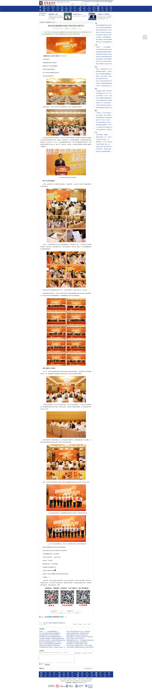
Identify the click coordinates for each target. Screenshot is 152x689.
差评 (91, 653)
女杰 (89, 7)
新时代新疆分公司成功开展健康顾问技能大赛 (50, 636)
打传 (58, 10)
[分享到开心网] (56, 617)
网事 (111, 7)
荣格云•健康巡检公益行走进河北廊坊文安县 (77, 635)
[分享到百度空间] (59, 617)
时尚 (102, 8)
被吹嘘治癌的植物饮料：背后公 (104, 124)
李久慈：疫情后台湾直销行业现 (104, 81)
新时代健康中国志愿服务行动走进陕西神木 (77, 642)
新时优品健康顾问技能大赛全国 (104, 25)
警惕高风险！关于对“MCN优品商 (104, 141)
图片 (102, 7)
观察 (71, 7)
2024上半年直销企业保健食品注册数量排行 (49, 633)
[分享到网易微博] (52, 617)
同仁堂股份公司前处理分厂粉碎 (104, 34)
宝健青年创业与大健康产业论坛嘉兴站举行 (49, 645)
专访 (94, 8)
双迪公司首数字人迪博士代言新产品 (75, 638)
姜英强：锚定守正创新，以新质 (104, 76)
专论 (66, 7)
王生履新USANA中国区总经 (103, 14)
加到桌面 (97, 1)
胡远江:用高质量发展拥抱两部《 (104, 73)
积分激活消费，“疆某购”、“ (103, 134)
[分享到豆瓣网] (57, 617)
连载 (107, 10)
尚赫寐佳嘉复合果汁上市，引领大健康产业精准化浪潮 (80, 640)
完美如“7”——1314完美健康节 (103, 47)
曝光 (71, 10)
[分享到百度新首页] (61, 617)
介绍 (102, 10)
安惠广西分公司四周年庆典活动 (104, 61)
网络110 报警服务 (71, 686)
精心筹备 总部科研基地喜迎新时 (104, 56)
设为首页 (93, 1)
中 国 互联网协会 (62, 686)
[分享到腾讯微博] (49, 617)
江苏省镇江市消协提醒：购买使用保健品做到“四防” (52, 638)
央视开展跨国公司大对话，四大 (104, 93)
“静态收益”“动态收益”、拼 (102, 139)
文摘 (72, 676)
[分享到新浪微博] (45, 617)
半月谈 (89, 8)
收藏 (101, 1)
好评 (86, 653)
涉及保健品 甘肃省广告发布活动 (104, 91)
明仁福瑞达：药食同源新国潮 (103, 37)
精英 (94, 7)
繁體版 (106, 1)
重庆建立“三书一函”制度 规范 (103, 102)
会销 (84, 10)
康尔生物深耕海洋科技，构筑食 (104, 30)
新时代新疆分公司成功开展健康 (104, 59)
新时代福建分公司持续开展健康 (104, 39)
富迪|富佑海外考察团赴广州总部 (104, 54)
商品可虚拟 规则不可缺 (101, 78)
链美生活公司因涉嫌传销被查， (104, 151)
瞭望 (84, 8)
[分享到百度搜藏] (54, 617)
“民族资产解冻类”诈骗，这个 (103, 144)
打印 (90, 624)
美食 (111, 8)
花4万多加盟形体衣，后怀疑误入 (104, 129)
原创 (75, 10)
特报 (66, 10)
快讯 (58, 8)
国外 (53, 8)
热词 (53, 10)
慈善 (66, 8)
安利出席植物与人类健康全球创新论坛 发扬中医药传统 (80, 647)
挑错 (80, 624)
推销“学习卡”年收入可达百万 (103, 120)
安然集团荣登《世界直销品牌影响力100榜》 (77, 643)
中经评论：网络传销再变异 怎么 (104, 85)
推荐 (85, 624)
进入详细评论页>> (88, 668)
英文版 (53, 7)
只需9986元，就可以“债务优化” (103, 112)
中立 (81, 653)
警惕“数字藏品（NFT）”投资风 (103, 137)
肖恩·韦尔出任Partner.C (78, 14)
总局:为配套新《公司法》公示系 (104, 95)
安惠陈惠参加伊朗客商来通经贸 (104, 51)
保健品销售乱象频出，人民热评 (104, 71)
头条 (48, 7)
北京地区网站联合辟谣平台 (51, 686)
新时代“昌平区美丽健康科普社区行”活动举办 (50, 642)
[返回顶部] (145, 37)
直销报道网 (48, 22)
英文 (50, 672)
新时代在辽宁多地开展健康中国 (104, 42)
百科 (107, 7)
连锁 (89, 10)
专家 (84, 7)
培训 (71, 8)
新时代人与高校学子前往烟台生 (104, 32)
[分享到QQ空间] (47, 617)
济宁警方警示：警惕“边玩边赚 (103, 149)
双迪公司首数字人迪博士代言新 (104, 63)
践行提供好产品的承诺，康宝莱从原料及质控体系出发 (52, 640)
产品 (75, 8)
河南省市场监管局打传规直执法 (104, 105)
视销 (94, 10)
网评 (75, 7)
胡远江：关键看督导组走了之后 (104, 69)
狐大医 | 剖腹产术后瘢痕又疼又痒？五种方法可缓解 (79, 645)
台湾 (48, 8)
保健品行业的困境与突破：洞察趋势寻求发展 (78, 633)
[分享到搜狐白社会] (63, 617)
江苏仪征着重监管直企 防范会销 (104, 100)
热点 (48, 10)
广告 (111, 10)
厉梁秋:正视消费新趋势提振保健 (104, 83)
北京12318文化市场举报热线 (90, 686)
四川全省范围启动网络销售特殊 (104, 98)
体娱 (107, 8)
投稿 (103, 1)
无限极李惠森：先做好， (53, 14)
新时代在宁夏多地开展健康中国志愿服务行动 (54, 623)
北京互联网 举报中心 (81, 686)
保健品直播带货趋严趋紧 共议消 (104, 107)
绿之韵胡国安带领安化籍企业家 (104, 49)
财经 (58, 7)
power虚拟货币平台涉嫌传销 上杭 (104, 127)
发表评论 (47, 664)
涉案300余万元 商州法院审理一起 (104, 146)
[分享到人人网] (50, 617)
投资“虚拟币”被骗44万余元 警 (103, 122)
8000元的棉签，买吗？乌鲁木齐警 (103, 116)
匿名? (42, 664)
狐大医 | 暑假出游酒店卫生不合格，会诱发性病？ (79, 631)
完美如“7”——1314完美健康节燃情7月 (48, 631)
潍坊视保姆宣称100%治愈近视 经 (104, 117)
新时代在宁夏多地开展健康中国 (104, 27)
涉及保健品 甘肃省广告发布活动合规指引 (49, 635)
